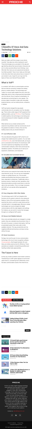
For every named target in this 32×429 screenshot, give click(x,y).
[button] (30, 2)
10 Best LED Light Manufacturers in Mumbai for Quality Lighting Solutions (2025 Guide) (20, 371)
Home (2, 42)
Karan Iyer (5, 52)
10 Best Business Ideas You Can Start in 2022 (19, 363)
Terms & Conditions (12, 423)
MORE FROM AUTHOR (17, 300)
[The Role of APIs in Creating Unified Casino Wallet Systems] (5, 305)
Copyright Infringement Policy (16, 424)
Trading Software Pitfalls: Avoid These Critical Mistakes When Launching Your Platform (18, 320)
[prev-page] (2, 326)
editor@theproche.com (18, 411)
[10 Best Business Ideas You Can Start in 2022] (5, 364)
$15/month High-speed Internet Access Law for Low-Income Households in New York (18, 341)
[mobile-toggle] (2, 2)
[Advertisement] (16, 23)
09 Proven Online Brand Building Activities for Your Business (19, 355)
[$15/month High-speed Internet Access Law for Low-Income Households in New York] (5, 342)
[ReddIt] (16, 55)
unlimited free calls (6, 141)
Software (7, 42)
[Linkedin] (13, 55)
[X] (6, 55)
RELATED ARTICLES (6, 300)
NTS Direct (18, 114)
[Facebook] (2, 55)
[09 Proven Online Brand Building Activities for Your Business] (5, 357)
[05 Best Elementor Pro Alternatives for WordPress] (5, 349)
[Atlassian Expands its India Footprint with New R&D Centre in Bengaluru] (5, 312)
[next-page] (5, 326)
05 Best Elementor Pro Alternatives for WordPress (20, 348)
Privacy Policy (20, 423)
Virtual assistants (6, 242)
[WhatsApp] (9, 55)
